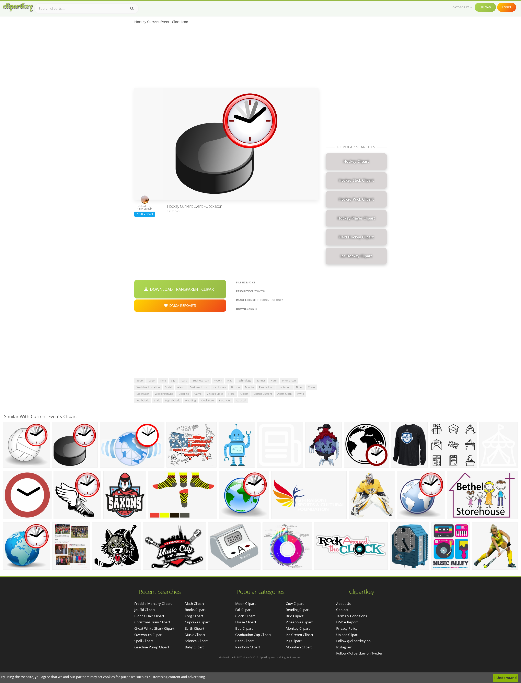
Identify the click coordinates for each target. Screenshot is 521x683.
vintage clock (215, 394)
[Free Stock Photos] (17, 7)
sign (173, 380)
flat (229, 380)
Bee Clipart (244, 628)
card (184, 380)
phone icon (289, 380)
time (163, 380)
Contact (342, 609)
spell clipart (143, 640)
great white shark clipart (154, 628)
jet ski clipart (144, 609)
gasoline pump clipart (151, 647)
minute (249, 387)
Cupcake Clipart (197, 622)
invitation (284, 387)
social (168, 387)
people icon (266, 387)
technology (244, 380)
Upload (485, 7)
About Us (343, 603)
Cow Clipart (295, 603)
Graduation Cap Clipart (253, 634)
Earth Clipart (194, 628)
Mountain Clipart (299, 647)
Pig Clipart (294, 640)
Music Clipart (195, 634)
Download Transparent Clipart (182, 289)
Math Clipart (194, 603)
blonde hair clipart (149, 616)
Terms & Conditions (351, 616)
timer (299, 387)
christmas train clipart (152, 622)
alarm (180, 387)
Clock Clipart (245, 616)
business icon (201, 380)
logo (152, 380)
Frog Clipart (194, 616)
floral (231, 394)
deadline (183, 394)
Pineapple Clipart (299, 622)
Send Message (144, 213)
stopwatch (143, 394)
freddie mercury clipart (153, 603)
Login (506, 7)
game (197, 394)
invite (300, 394)
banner (260, 380)
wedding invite (164, 394)
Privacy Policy (347, 628)
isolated (241, 400)
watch (218, 380)
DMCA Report (347, 622)
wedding (190, 400)
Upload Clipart (347, 634)
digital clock (172, 400)
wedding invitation (148, 387)
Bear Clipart (244, 640)
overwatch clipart (148, 634)
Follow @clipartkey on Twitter (359, 653)
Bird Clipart (294, 616)
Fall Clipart (243, 609)
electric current (263, 394)
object (244, 394)
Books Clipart (195, 609)
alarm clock (284, 394)
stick (157, 400)
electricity (225, 400)
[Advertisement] (226, 57)
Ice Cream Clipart (299, 634)
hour (273, 380)
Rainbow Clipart (247, 647)
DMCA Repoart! (182, 305)
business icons (198, 387)
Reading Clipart (298, 609)
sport (140, 380)
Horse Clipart (245, 622)
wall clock (143, 400)
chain (311, 387)
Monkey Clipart (298, 628)
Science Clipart (196, 640)
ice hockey (219, 387)
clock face (207, 400)
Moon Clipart (245, 603)
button (235, 387)
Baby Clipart (194, 647)
